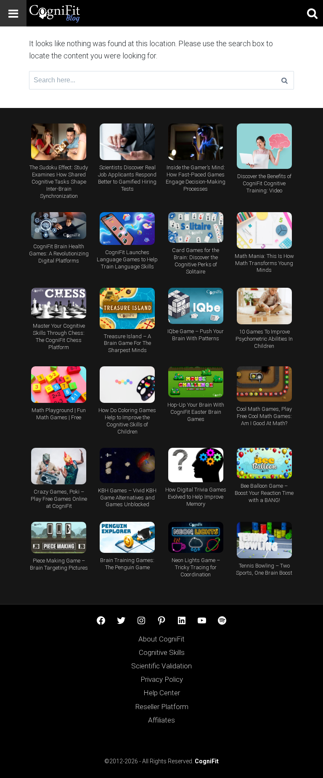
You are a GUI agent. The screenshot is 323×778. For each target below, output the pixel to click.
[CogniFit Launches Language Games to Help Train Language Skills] (127, 228)
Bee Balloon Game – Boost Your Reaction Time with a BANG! (264, 493)
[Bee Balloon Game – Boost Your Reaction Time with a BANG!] (264, 463)
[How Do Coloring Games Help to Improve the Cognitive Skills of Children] (127, 384)
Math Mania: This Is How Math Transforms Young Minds (264, 263)
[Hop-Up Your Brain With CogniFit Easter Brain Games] (195, 381)
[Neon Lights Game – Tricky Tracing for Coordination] (195, 537)
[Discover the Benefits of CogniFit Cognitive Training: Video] (264, 146)
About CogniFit (161, 639)
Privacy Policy (161, 679)
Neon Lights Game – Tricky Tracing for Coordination (196, 567)
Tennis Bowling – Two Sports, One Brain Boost (264, 569)
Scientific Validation (161, 666)
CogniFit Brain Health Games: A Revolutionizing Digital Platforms (59, 253)
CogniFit (207, 761)
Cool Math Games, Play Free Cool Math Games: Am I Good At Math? (264, 416)
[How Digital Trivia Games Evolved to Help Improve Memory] (195, 465)
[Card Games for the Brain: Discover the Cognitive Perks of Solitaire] (195, 227)
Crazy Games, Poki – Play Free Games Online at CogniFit (59, 499)
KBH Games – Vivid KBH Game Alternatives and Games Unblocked (127, 497)
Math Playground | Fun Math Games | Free (59, 414)
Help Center (161, 693)
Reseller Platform (161, 706)
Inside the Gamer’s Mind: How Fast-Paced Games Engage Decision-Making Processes (195, 178)
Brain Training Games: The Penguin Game (127, 563)
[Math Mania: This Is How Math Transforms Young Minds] (264, 230)
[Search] (284, 80)
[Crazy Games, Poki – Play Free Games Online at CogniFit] (58, 466)
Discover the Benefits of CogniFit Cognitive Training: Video (264, 183)
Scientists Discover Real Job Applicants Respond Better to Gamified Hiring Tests (127, 178)
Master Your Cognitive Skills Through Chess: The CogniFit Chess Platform (59, 336)
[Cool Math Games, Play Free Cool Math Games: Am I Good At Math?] (264, 384)
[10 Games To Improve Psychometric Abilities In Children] (264, 306)
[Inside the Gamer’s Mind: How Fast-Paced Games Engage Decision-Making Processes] (195, 142)
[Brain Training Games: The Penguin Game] (127, 537)
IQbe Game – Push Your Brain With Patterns (195, 335)
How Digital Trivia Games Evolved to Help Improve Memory (195, 496)
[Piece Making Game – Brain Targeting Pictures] (58, 537)
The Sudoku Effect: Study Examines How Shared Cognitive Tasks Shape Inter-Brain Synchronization (58, 181)
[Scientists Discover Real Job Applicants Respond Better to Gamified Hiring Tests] (127, 142)
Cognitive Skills (162, 652)
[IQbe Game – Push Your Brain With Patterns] (195, 306)
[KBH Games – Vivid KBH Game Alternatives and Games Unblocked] (127, 465)
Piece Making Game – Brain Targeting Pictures (59, 564)
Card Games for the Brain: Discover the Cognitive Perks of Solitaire (195, 261)
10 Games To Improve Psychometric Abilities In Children (264, 339)
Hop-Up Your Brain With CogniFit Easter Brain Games (195, 412)
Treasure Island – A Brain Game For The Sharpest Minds (127, 343)
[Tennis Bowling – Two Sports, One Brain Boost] (264, 540)
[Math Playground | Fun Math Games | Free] (58, 384)
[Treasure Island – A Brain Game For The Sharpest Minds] (127, 308)
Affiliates (161, 720)
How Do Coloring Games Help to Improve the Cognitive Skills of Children (127, 421)
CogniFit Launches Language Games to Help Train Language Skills (127, 259)
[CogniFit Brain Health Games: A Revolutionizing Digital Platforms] (58, 225)
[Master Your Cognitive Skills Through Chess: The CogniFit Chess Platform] (58, 303)
